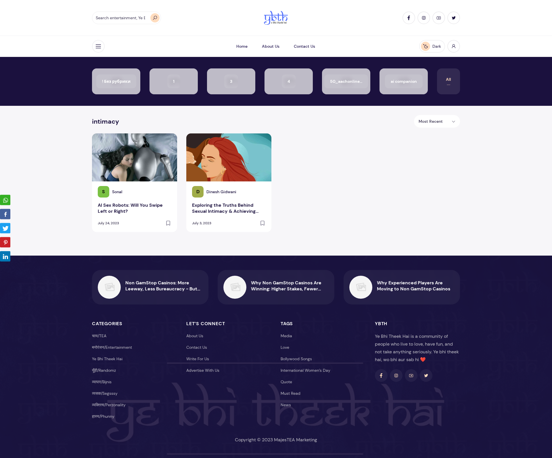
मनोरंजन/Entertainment (112, 347)
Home (242, 46)
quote (286, 381)
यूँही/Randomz (104, 370)
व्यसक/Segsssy (105, 393)
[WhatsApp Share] (5, 200)
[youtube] (438, 18)
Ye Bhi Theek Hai (107, 358)
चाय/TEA (99, 335)
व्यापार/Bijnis (102, 381)
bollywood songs (296, 358)
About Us (270, 46)
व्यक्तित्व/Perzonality (109, 404)
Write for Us (197, 358)
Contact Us (304, 46)
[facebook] (408, 18)
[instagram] (423, 18)
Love (285, 347)
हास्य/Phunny (103, 416)
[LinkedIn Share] (5, 256)
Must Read (290, 393)
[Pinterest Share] (5, 242)
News (286, 404)
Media (286, 335)
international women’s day (305, 370)
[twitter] (453, 18)
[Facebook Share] (5, 214)
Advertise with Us (202, 370)
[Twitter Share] (5, 228)
